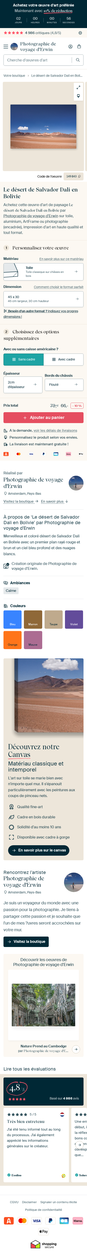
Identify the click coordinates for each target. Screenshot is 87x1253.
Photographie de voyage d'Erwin (38, 46)
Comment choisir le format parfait (59, 287)
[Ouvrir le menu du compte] (70, 46)
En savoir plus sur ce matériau (61, 259)
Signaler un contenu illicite (58, 1202)
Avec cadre (66, 359)
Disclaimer (29, 1202)
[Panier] (79, 46)
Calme (11, 590)
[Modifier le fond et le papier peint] (78, 96)
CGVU (14, 1202)
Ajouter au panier (47, 417)
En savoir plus (52, 501)
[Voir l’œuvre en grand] (78, 87)
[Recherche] (77, 59)
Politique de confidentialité (43, 1210)
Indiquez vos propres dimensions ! (40, 314)
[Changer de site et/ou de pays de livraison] (80, 33)
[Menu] (5, 46)
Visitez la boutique (19, 501)
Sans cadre (26, 359)
